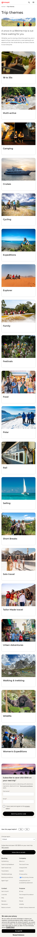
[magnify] (29, 2)
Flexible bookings (6, 874)
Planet (21, 901)
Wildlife (21, 904)
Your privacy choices (27, 877)
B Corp (21, 891)
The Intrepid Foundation (26, 894)
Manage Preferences (18, 935)
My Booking (4, 861)
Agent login (4, 880)
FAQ (2, 897)
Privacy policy (23, 874)
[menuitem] (5, 2)
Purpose (22, 888)
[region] (18, 925)
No (27, 829)
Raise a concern (6, 907)
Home (3, 6)
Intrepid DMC (23, 867)
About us (21, 861)
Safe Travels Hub (6, 867)
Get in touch (5, 891)
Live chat (4, 894)
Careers (21, 871)
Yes (21, 829)
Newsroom (4, 904)
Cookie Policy (10, 927)
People (21, 897)
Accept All (18, 931)
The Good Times (24, 864)
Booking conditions (7, 877)
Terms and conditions (26, 786)
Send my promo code (18, 814)
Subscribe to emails (18, 852)
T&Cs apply (5, 847)
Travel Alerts (5, 871)
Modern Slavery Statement (27, 907)
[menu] (33, 2)
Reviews (3, 901)
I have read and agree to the (18, 807)
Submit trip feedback (7, 864)
